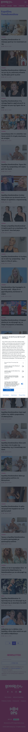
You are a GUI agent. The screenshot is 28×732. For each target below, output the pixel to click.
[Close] (25, 337)
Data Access (14, 395)
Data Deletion (6, 395)
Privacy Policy (22, 395)
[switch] (22, 366)
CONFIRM (8, 389)
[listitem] (14, 363)
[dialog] (14, 366)
